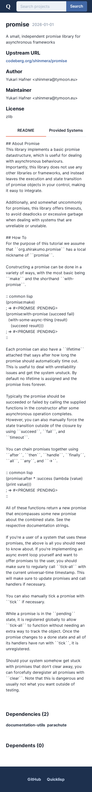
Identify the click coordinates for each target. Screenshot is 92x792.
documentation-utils (25, 724)
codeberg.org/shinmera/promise (36, 60)
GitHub (34, 779)
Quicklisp (56, 779)
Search (76, 6)
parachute (57, 724)
